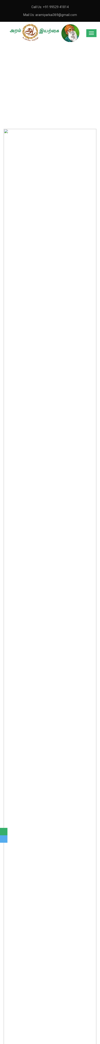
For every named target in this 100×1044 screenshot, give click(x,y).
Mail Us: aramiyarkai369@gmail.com (50, 15)
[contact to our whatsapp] (3, 831)
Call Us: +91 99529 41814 (50, 7)
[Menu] (91, 33)
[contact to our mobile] (3, 839)
